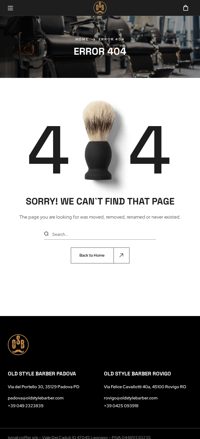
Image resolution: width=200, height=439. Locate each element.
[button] (185, 7)
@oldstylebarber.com (131, 398)
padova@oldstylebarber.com (36, 398)
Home (82, 39)
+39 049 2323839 (25, 406)
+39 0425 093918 (121, 406)
